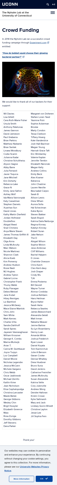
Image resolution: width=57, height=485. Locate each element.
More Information (22, 479)
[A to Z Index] (53, 4)
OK (42, 478)
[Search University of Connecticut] (47, 4)
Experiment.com (38, 42)
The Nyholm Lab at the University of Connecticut (17, 14)
